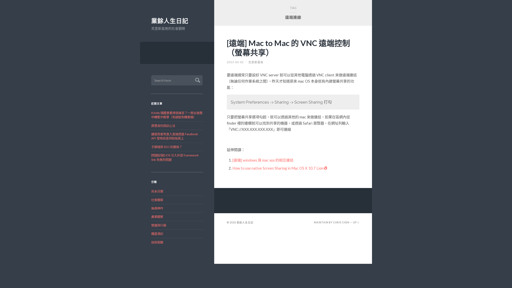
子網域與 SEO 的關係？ (166, 147)
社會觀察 (157, 200)
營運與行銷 (158, 225)
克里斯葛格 (255, 62)
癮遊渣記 (157, 233)
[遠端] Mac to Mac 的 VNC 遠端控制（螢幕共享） (288, 47)
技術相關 (157, 242)
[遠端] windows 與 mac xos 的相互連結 (262, 160)
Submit (197, 80)
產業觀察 (157, 216)
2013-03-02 (235, 62)
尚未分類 (157, 191)
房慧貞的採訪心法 (163, 125)
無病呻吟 (157, 208)
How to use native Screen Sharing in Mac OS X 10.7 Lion (277, 168)
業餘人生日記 (169, 20)
